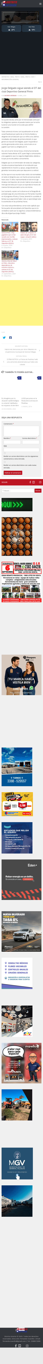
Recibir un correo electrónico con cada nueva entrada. (20, 466)
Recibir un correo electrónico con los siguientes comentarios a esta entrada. (21, 457)
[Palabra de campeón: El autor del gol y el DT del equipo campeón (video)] (28, 227)
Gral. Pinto (15, 77)
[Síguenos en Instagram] (40, 482)
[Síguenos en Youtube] (33, 482)
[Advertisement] (21, 55)
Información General (10, 79)
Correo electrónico (29, 438)
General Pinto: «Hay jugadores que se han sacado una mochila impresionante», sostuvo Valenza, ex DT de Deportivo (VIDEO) (10, 238)
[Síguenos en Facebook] (30, 482)
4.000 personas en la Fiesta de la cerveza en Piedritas (30, 400)
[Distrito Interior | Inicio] (11, 4)
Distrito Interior (10, 95)
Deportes (5, 77)
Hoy (32, 77)
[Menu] (40, 3)
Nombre (7, 438)
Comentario (9, 424)
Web (5, 446)
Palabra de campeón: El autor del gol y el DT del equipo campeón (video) (28, 235)
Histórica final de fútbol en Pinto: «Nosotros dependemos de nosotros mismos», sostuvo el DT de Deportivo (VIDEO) (9, 266)
